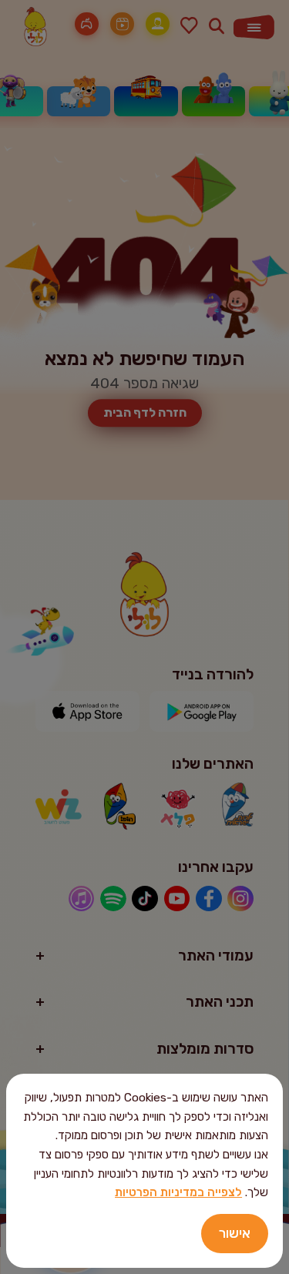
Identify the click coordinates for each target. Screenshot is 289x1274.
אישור (234, 1233)
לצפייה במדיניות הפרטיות (178, 1192)
